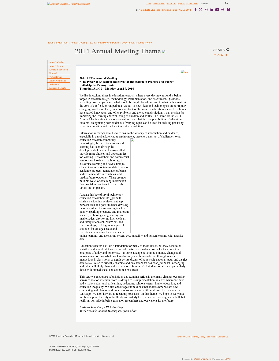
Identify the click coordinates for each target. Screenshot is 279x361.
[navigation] (58, 26)
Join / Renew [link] (159, 3)
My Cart (181, 3)
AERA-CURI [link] (185, 10)
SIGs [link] (175, 10)
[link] (196, 9)
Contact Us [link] (193, 3)
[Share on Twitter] (218, 54)
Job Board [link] (171, 3)
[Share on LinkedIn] (226, 54)
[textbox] (208, 3)
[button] (226, 2)
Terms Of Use (183, 337)
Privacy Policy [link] (198, 337)
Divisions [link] (166, 10)
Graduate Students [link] (150, 10)
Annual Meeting (79, 42)
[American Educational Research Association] (68, 5)
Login (148, 3)
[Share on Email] (222, 54)
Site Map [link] (211, 337)
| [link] (186, 3)
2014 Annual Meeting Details (104, 42)
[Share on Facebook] (215, 54)
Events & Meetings (58, 42)
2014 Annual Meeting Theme (137, 42)
